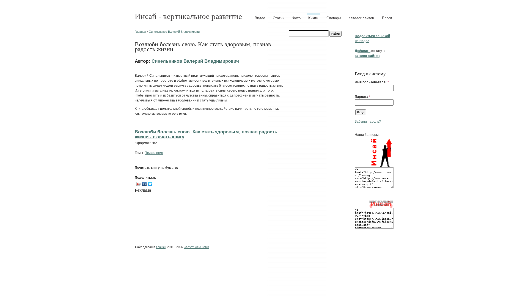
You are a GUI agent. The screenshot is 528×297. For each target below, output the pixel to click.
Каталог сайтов (361, 18)
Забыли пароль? (368, 121)
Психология (154, 153)
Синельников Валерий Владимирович (175, 31)
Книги (313, 18)
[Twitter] (150, 184)
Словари (333, 18)
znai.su (161, 247)
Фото (296, 18)
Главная (140, 31)
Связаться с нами (196, 247)
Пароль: (362, 97)
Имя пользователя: (372, 82)
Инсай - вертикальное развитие (188, 16)
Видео (260, 18)
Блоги (387, 18)
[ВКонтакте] (144, 184)
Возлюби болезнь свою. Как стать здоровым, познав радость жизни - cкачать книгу (206, 134)
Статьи (278, 18)
